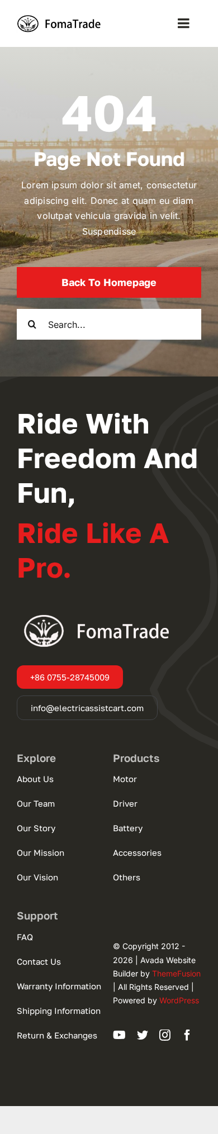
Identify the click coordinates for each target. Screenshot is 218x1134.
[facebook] (187, 1035)
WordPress (179, 1000)
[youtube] (119, 1035)
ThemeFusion (176, 973)
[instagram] (164, 1035)
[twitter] (142, 1035)
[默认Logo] (61, 19)
